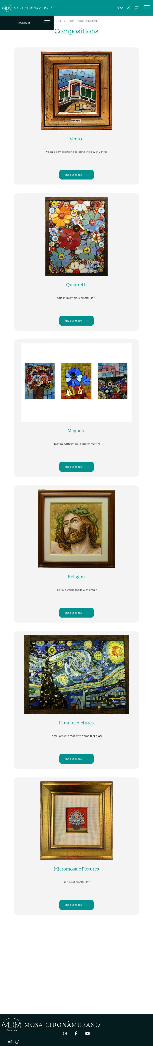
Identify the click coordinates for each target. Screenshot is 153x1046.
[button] (119, 7)
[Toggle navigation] (147, 8)
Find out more (73, 175)
